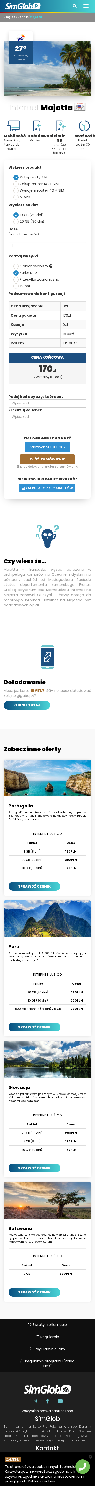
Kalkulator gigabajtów (49, 488)
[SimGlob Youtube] (60, 1401)
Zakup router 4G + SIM (39, 183)
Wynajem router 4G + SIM (41, 190)
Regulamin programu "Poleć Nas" (49, 1363)
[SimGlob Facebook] (48, 1401)
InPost (25, 285)
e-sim (24, 197)
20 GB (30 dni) (31, 221)
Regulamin (49, 1336)
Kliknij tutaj (26, 705)
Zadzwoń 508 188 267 (47, 447)
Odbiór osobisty (34, 266)
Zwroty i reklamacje (49, 1324)
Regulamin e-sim (49, 1349)
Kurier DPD (28, 272)
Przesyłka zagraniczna (39, 279)
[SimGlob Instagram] (35, 1401)
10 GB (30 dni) (31, 214)
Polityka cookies (41, 1481)
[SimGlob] (8, 1477)
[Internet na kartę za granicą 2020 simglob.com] (23, 3)
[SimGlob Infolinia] (82, 1466)
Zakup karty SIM (33, 177)
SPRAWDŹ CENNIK (34, 886)
